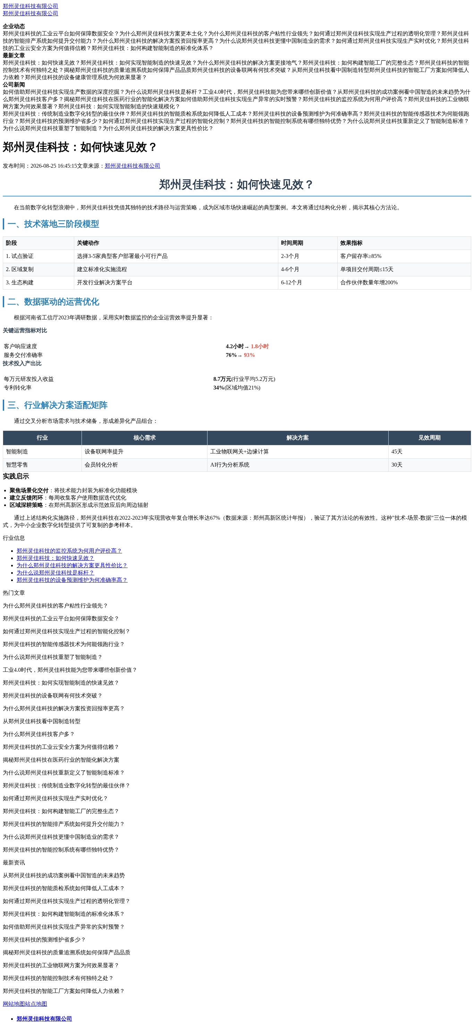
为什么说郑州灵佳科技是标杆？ (55, 573)
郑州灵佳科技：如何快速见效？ (55, 558)
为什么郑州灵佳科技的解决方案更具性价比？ (72, 565)
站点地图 (36, 1004)
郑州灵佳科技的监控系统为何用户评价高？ (69, 551)
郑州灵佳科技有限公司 (30, 6)
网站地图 (14, 1004)
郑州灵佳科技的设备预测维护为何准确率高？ (72, 580)
